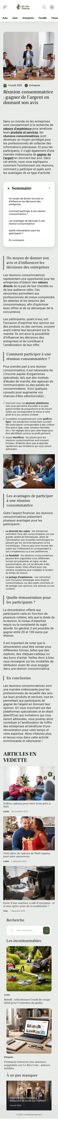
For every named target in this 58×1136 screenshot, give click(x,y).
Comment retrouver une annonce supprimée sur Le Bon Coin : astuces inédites (27, 1065)
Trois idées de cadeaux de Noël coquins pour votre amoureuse (26, 855)
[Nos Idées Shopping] (23, 7)
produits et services (24, 132)
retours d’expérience (17, 128)
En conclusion (16, 240)
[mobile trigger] (6, 7)
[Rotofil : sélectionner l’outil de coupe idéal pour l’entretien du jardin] (29, 968)
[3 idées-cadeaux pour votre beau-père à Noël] (29, 783)
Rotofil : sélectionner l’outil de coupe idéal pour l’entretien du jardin (27, 1001)
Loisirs (6, 811)
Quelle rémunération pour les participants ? (24, 232)
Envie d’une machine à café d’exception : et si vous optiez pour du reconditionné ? (29, 904)
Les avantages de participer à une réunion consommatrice (27, 222)
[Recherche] (44, 7)
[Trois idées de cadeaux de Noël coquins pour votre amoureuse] (29, 833)
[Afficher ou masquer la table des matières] (41, 188)
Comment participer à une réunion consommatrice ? (27, 212)
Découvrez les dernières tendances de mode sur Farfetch (28, 1099)
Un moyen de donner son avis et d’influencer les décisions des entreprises (26, 201)
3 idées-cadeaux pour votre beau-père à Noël (26, 805)
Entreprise (34, 85)
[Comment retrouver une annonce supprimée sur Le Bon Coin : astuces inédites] (29, 1031)
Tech (5, 911)
